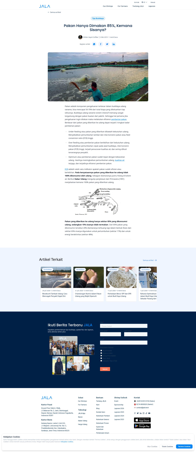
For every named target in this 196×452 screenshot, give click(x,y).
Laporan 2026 (119, 408)
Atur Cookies (152, 446)
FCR (66, 169)
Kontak (136, 2)
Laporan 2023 (119, 419)
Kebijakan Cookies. (67, 442)
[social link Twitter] (138, 413)
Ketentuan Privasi (102, 423)
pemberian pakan (118, 119)
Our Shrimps (108, 6)
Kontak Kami (100, 412)
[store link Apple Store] (142, 419)
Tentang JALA (138, 6)
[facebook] (100, 44)
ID (144, 2)
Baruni (80, 417)
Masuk (153, 2)
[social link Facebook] (135, 413)
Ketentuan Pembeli (103, 416)
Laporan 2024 (119, 416)
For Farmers (123, 6)
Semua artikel (55, 12)
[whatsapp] (94, 44)
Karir (97, 405)
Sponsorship (118, 405)
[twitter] (107, 44)
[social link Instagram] (144, 413)
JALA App (81, 413)
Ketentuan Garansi (102, 419)
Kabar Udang (82, 421)
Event (116, 401)
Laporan (152, 6)
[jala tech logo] (44, 6)
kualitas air (120, 160)
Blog (97, 408)
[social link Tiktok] (146, 413)
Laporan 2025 (119, 412)
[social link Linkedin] (141, 413)
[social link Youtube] (149, 413)
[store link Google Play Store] (142, 425)
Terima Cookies (184, 446)
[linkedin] (113, 44)
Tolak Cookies (167, 446)
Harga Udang (82, 424)
